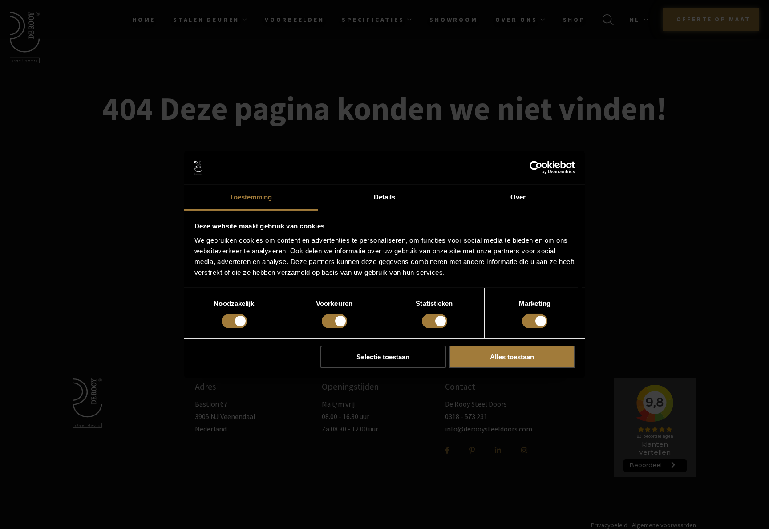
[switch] (334, 321)
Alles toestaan (512, 357)
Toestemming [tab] (251, 197)
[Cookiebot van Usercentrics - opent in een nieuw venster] (536, 167)
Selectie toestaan (382, 357)
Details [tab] (385, 197)
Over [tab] (518, 197)
